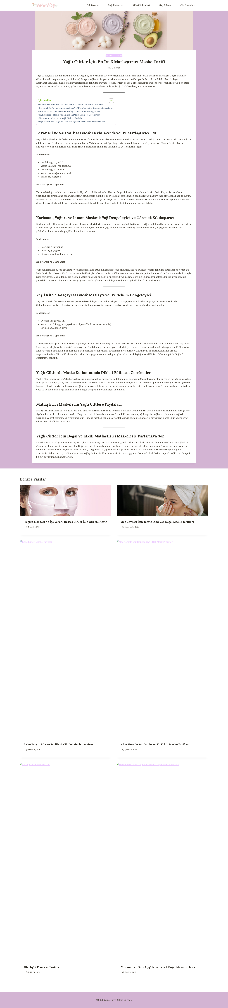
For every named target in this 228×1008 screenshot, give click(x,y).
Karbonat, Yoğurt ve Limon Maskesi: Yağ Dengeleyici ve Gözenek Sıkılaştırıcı (76, 108)
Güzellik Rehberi (141, 5)
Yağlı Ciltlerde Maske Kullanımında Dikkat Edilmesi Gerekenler (69, 115)
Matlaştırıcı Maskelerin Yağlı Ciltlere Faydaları (61, 118)
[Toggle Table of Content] (110, 100)
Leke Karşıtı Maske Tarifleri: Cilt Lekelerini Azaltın (58, 744)
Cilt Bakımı (93, 5)
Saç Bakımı (165, 5)
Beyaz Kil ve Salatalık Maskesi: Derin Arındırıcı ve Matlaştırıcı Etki (71, 104)
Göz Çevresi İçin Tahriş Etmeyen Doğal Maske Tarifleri (157, 521)
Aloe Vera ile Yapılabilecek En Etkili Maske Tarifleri (155, 744)
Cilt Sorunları (187, 5)
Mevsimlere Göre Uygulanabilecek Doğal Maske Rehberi (158, 967)
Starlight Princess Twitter (42, 967)
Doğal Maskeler (116, 5)
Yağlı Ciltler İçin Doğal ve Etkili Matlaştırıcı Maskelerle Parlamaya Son (72, 121)
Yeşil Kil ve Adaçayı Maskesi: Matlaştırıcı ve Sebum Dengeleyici (69, 111)
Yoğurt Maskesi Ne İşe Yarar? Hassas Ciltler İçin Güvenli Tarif (65, 521)
